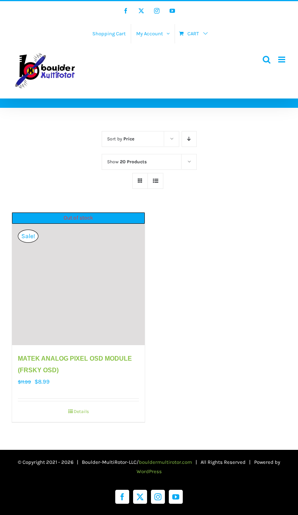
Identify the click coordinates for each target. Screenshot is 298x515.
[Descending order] (189, 139)
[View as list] (155, 180)
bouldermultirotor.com (165, 462)
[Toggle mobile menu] (282, 59)
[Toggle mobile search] (266, 59)
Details (81, 411)
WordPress (149, 471)
